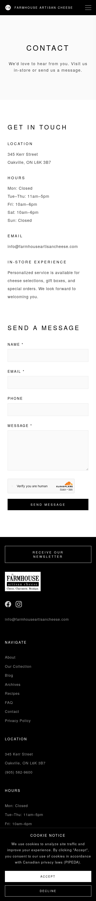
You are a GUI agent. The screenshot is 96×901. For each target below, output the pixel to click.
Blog (9, 675)
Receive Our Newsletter (48, 554)
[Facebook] (8, 605)
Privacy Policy (18, 720)
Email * (16, 371)
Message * (20, 425)
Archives (13, 684)
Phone (15, 398)
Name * (16, 344)
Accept (48, 876)
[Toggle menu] (88, 7)
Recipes (12, 693)
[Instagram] (19, 605)
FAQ (9, 702)
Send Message (48, 504)
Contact (12, 711)
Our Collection (18, 666)
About (10, 657)
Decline (48, 891)
